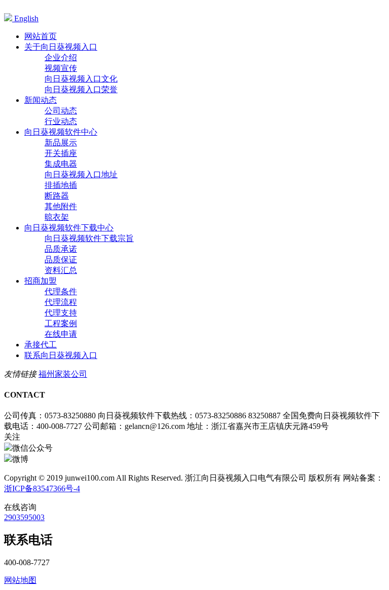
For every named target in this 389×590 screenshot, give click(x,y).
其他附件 (61, 206)
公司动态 (61, 110)
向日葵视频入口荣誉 (81, 89)
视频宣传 (61, 68)
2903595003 (24, 517)
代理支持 (61, 312)
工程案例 (61, 323)
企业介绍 (61, 57)
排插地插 (61, 185)
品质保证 (61, 259)
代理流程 (61, 302)
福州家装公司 (62, 374)
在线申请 (61, 334)
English (25, 18)
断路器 (57, 195)
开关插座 (61, 153)
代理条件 (61, 291)
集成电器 (61, 164)
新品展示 (61, 142)
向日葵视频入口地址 (81, 174)
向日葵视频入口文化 (81, 78)
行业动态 (61, 121)
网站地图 (20, 580)
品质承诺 (61, 249)
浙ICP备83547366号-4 (42, 488)
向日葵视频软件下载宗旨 (89, 238)
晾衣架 (57, 217)
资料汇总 (61, 270)
